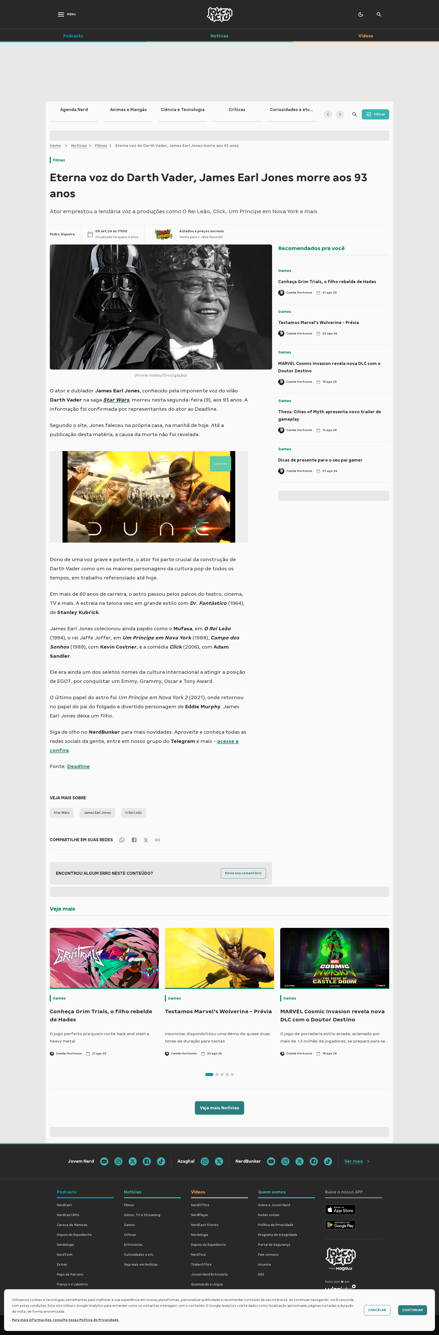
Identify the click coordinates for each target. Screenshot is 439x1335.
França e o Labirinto (72, 1284)
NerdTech (64, 1254)
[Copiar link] (157, 840)
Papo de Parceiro (70, 1274)
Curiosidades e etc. (139, 1254)
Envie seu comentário (243, 873)
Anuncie (264, 1264)
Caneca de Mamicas (72, 1225)
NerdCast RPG (68, 1215)
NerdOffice (200, 1205)
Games (284, 271)
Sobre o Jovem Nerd (274, 1205)
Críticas (130, 1235)
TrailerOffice (201, 1264)
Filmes (101, 146)
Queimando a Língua (207, 1284)
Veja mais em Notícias (141, 1264)
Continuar (412, 1310)
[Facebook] (134, 840)
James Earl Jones (97, 813)
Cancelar (377, 1310)
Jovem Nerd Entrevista (209, 1274)
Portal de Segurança (274, 1245)
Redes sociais (268, 1215)
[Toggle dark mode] (361, 14)
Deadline (78, 766)
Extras (62, 1264)
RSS (261, 1274)
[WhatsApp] (122, 840)
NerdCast (64, 1205)
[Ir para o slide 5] (232, 1074)
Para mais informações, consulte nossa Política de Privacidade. (65, 1320)
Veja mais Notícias (219, 1108)
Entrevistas (133, 1245)
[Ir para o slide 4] (227, 1074)
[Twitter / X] (145, 840)
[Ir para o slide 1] (209, 1074)
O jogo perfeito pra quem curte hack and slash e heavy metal (99, 1037)
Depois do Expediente (74, 1235)
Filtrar (379, 114)
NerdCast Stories (204, 1225)
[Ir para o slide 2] (216, 1074)
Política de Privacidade (275, 1225)
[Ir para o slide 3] (222, 1074)
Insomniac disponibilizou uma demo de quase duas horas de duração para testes (217, 1037)
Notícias (79, 146)
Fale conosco (268, 1254)
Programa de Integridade (277, 1235)
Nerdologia (65, 1245)
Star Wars (61, 813)
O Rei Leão (133, 813)
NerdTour (198, 1254)
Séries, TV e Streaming (142, 1215)
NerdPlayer (199, 1215)
